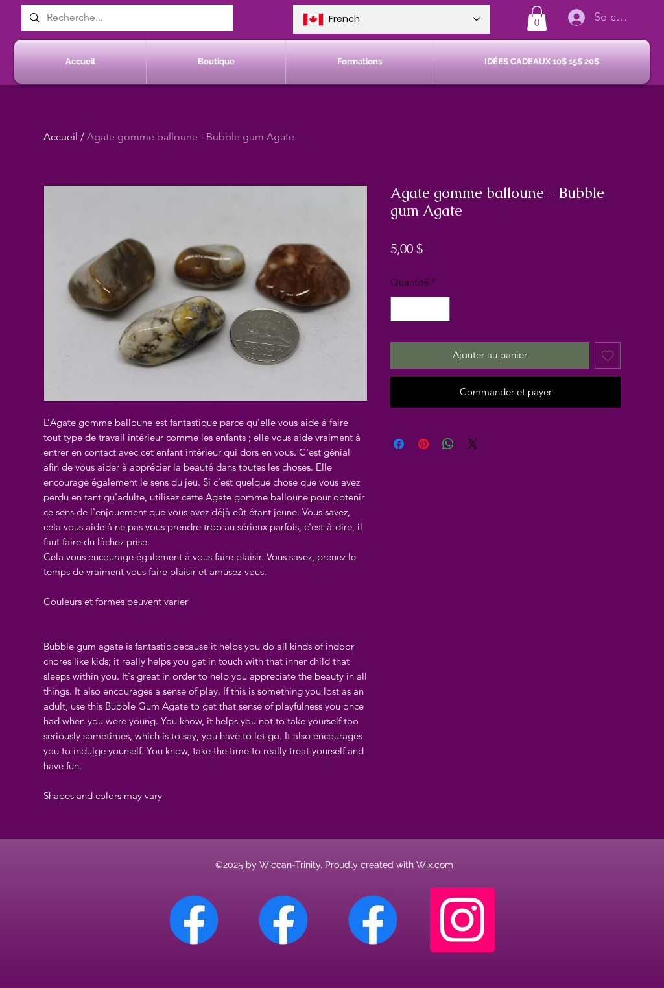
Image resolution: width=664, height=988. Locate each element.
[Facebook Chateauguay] (193, 919)
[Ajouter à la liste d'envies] (608, 355)
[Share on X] (472, 444)
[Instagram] (462, 919)
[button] (537, 18)
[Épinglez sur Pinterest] (423, 444)
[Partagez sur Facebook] (399, 444)
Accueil (60, 136)
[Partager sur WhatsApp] (448, 444)
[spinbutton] (420, 309)
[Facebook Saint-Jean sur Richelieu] (372, 919)
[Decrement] (401, 309)
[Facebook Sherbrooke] (283, 919)
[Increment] (440, 309)
